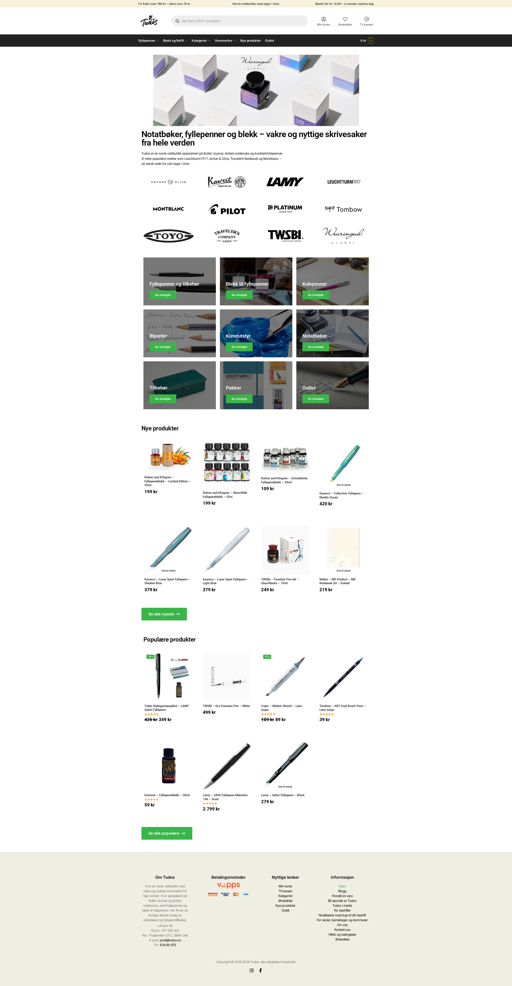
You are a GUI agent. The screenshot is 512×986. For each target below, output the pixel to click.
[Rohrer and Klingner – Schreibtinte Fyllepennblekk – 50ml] (285, 456)
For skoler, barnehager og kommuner (342, 920)
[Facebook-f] (260, 970)
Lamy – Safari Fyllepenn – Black (283, 795)
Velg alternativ (168, 501)
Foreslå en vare (342, 896)
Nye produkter (285, 905)
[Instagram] (251, 970)
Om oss (342, 925)
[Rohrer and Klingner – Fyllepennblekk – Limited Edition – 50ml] (168, 455)
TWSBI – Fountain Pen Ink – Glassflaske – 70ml (280, 581)
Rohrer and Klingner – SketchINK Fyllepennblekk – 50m (225, 495)
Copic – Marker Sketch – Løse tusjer (281, 708)
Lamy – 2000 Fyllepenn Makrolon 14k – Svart (225, 797)
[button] (367, 41)
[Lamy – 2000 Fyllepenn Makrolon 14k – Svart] (227, 766)
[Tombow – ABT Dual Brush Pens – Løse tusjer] (343, 677)
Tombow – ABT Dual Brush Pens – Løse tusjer (342, 708)
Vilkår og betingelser (342, 934)
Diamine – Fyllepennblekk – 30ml (167, 795)
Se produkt (343, 514)
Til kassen (366, 24)
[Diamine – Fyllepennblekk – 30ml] (168, 766)
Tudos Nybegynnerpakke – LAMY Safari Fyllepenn (166, 708)
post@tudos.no (170, 940)
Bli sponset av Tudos (342, 901)
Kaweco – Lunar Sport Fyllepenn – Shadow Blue (167, 581)
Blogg (342, 891)
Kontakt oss (342, 930)
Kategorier (285, 896)
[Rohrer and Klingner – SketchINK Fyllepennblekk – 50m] (227, 463)
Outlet (285, 910)
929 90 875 (168, 945)
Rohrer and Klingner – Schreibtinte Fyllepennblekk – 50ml (284, 480)
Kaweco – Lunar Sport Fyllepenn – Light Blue (226, 581)
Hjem (342, 886)
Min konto (323, 24)
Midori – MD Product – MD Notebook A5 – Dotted (337, 581)
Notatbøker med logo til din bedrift (342, 915)
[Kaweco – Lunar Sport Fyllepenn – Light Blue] (227, 550)
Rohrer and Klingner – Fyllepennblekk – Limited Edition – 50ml (167, 481)
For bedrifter (342, 910)
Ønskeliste (345, 24)
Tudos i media (342, 905)
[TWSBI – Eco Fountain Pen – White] (227, 677)
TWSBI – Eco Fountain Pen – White (226, 706)
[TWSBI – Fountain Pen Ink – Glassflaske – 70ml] (285, 550)
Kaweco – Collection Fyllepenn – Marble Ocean (341, 495)
